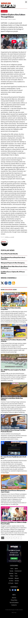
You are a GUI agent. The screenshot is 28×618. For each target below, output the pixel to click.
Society (11, 571)
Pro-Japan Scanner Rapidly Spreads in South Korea (13, 457)
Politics (11, 576)
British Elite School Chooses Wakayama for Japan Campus (13, 491)
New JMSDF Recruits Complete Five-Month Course (13, 370)
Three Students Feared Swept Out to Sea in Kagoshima (13, 258)
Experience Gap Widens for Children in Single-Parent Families (14, 523)
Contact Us (14, 605)
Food (16, 573)
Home (11, 568)
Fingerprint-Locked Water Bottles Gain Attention (12, 399)
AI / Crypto (10, 583)
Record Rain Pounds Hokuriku (9, 254)
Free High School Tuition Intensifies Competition (11, 308)
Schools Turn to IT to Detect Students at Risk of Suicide (13, 340)
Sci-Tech (11, 580)
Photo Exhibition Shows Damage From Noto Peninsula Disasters (13, 430)
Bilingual (17, 578)
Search (16, 583)
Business (11, 573)
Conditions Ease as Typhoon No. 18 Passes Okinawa (13, 272)
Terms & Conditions (14, 602)
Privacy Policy (14, 600)
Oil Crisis (17, 580)
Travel (16, 576)
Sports (16, 568)
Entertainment (18, 571)
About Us (14, 597)
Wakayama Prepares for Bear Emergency (13, 263)
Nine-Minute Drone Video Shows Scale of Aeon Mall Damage (14, 267)
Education (10, 578)
